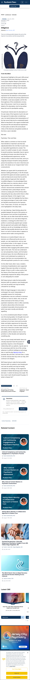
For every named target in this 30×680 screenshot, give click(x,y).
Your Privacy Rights (16, 669)
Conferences (8, 14)
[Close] (27, 652)
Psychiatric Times (5, 20)
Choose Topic (13, 6)
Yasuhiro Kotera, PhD (8, 578)
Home (2, 14)
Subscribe (22, 408)
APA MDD (14, 421)
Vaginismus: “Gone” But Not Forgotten (8, 390)
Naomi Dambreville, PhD (9, 456)
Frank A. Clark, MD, (8, 547)
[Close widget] (27, 628)
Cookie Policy (12, 666)
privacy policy (5, 413)
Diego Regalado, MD (17, 547)
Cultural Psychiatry (6, 421)
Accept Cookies (16, 677)
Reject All (17, 673)
